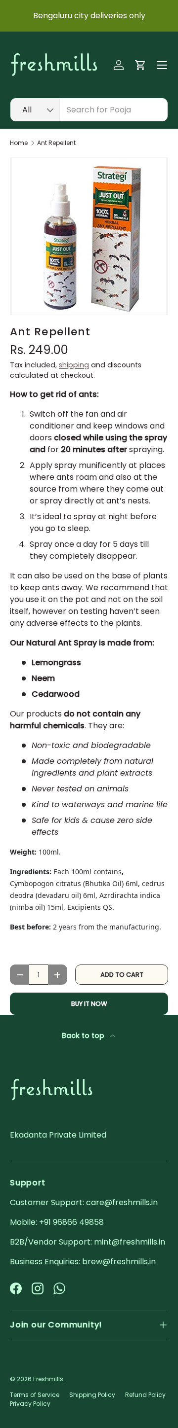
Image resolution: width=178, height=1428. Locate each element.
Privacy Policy (30, 1403)
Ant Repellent (56, 143)
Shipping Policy (92, 1395)
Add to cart (121, 974)
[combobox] (89, 109)
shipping (74, 365)
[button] (140, 65)
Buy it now (89, 1004)
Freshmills (48, 1379)
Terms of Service (34, 1395)
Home (19, 143)
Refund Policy (145, 1395)
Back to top (84, 1035)
